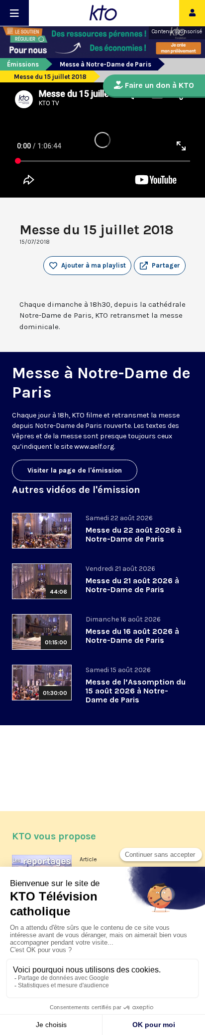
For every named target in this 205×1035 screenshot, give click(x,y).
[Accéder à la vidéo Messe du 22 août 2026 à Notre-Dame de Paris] (42, 531)
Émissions (23, 64)
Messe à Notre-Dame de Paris (105, 64)
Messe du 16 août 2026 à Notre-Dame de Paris (132, 635)
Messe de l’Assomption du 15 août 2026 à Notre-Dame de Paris (136, 690)
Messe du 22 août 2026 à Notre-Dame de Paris (134, 534)
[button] (160, 265)
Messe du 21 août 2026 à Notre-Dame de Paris (132, 585)
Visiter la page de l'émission (74, 470)
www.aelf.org (94, 446)
